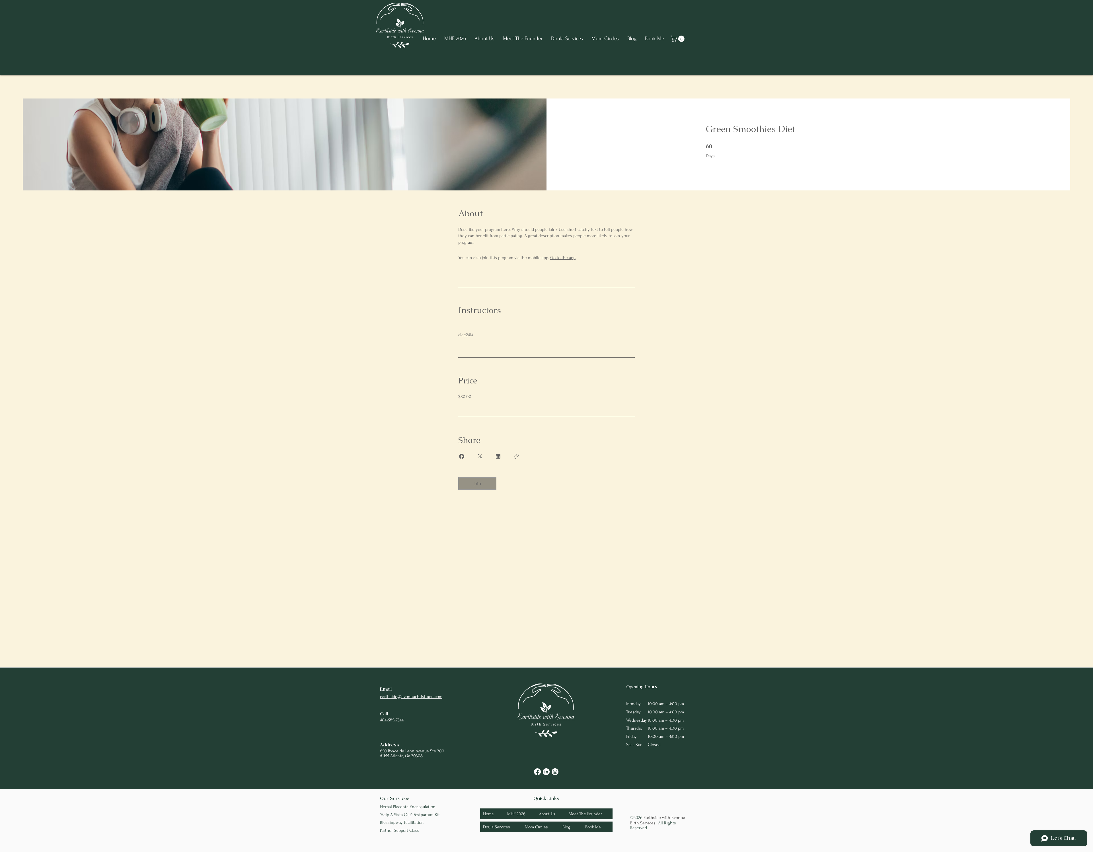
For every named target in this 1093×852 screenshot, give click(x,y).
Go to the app (563, 257)
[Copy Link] (516, 456)
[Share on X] (479, 456)
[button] (678, 39)
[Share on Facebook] (461, 456)
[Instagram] (555, 771)
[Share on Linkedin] (498, 456)
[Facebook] (537, 771)
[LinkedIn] (546, 771)
